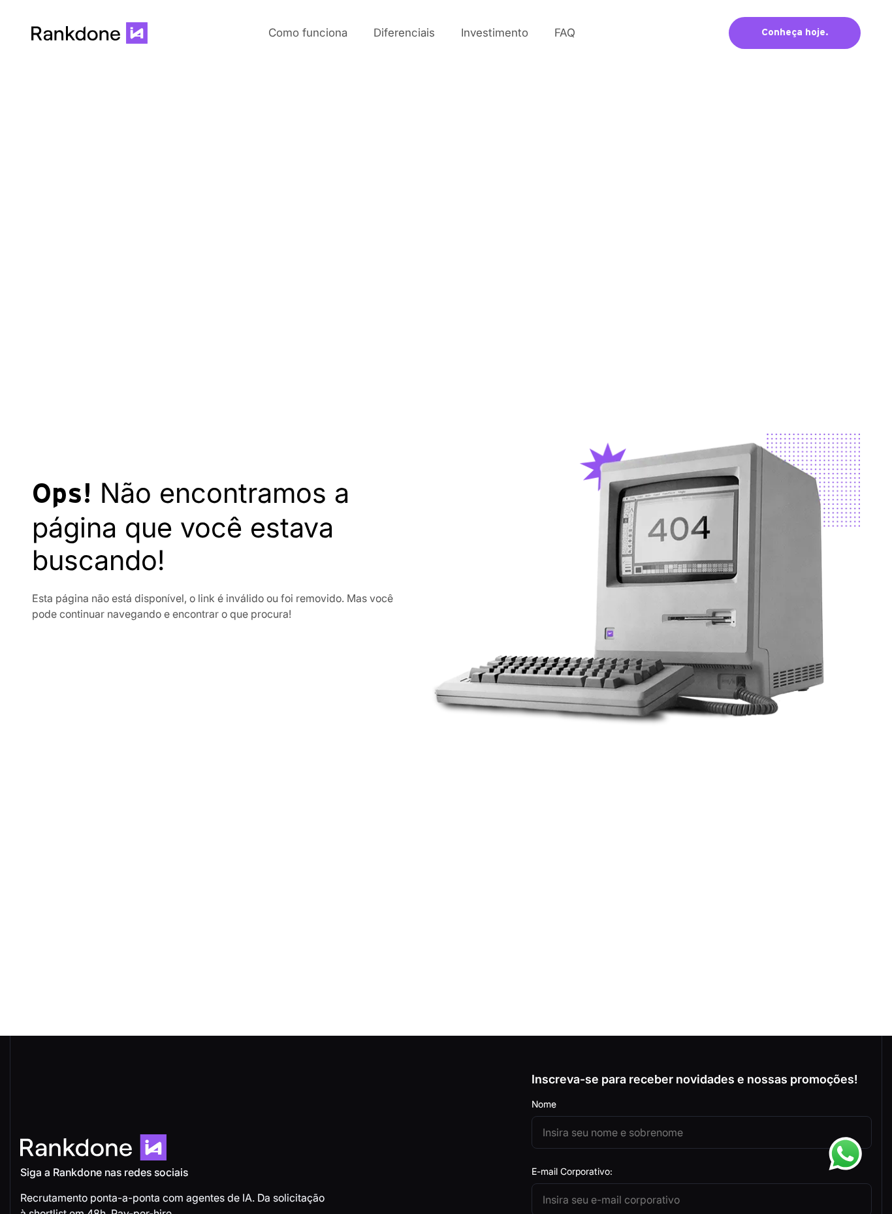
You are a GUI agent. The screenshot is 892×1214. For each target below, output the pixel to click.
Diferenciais (404, 32)
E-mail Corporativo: (572, 1171)
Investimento (494, 32)
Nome (544, 1104)
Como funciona (307, 32)
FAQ (564, 32)
